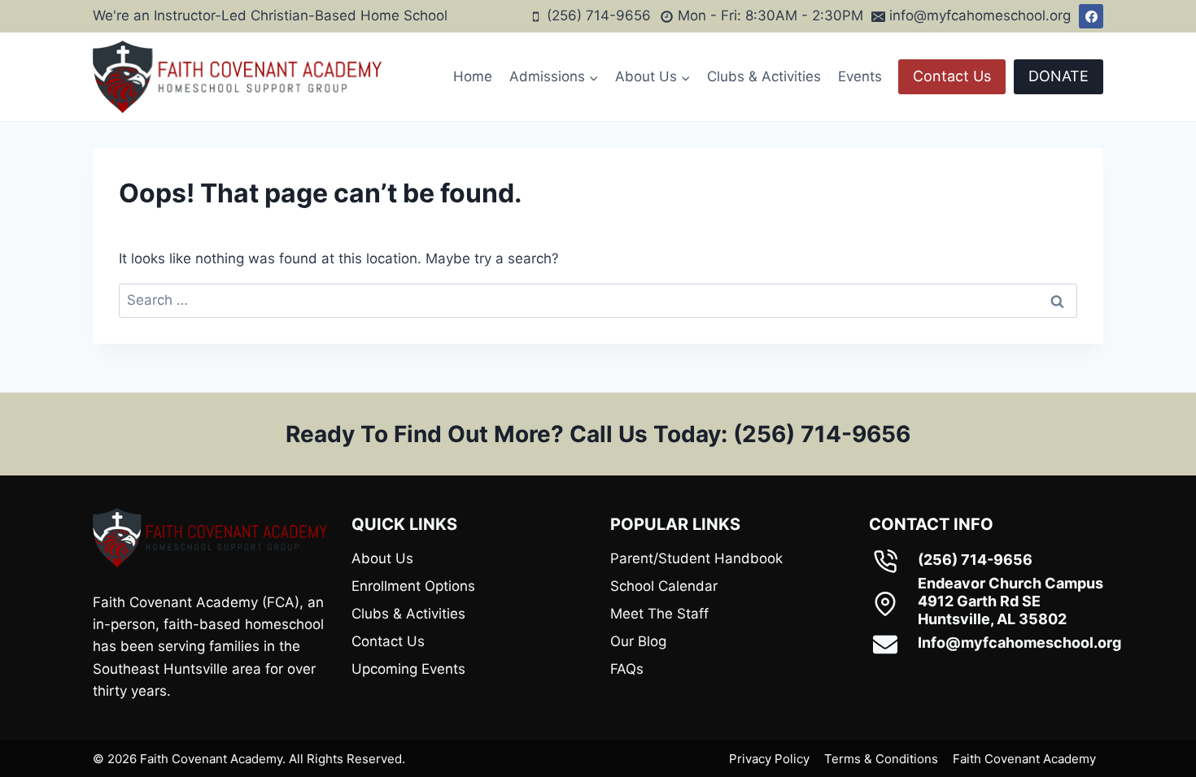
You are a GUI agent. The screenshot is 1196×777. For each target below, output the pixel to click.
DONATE (1058, 76)
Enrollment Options (413, 586)
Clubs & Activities (764, 76)
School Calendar (664, 586)
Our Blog (638, 641)
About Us (382, 558)
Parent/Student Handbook (696, 558)
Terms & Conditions (881, 758)
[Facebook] (1091, 16)
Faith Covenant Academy (1024, 758)
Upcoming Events (408, 669)
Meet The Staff (659, 614)
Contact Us (952, 76)
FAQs (627, 669)
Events (860, 76)
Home (472, 76)
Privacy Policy (769, 758)
